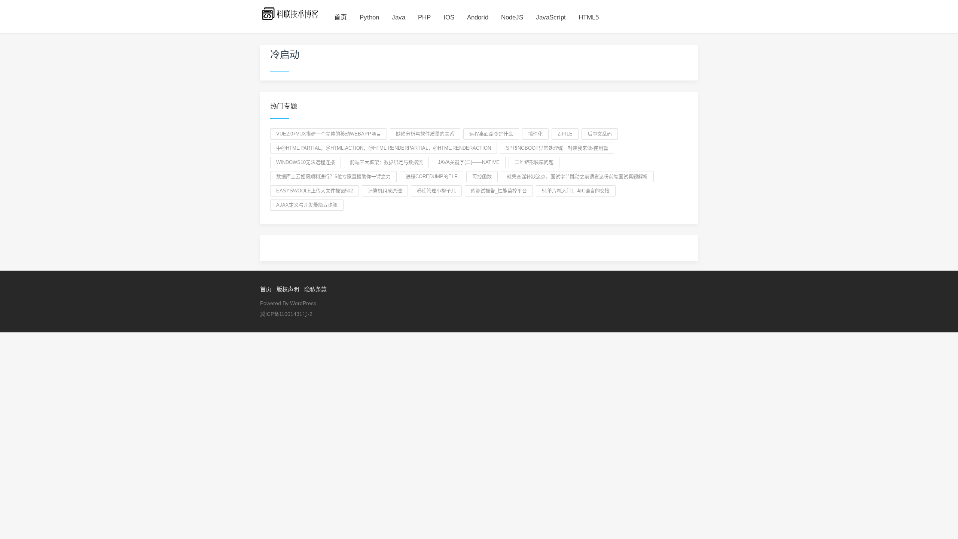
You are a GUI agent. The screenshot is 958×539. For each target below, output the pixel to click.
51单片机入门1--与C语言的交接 (576, 191)
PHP (424, 17)
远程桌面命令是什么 (491, 134)
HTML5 (589, 17)
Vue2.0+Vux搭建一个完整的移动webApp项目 (328, 134)
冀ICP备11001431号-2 (286, 314)
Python (369, 17)
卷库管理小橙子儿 (436, 191)
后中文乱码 (600, 134)
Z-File (565, 134)
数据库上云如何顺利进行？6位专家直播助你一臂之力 (333, 176)
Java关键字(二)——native (469, 162)
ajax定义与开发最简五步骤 (307, 205)
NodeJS (512, 17)
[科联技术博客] (290, 13)
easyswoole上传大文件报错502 (314, 191)
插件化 (535, 134)
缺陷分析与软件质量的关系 (425, 134)
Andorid (477, 17)
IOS (448, 17)
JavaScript (551, 17)
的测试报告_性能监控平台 (499, 191)
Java (398, 17)
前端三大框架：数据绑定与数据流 (386, 162)
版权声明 (288, 289)
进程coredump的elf (431, 176)
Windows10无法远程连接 (305, 162)
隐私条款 (315, 289)
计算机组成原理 (385, 191)
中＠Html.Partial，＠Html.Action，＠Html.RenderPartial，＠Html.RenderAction (383, 148)
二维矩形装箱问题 (534, 162)
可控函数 (482, 176)
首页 (340, 17)
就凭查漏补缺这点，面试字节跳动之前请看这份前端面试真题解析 (577, 176)
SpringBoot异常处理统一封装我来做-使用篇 (557, 148)
